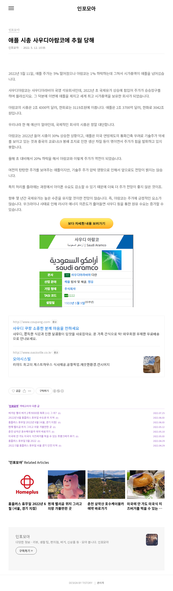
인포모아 (86, 8)
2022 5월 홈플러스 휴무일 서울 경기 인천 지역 (32, 445)
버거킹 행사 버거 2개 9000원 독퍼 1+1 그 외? (32, 413)
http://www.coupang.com (31, 322)
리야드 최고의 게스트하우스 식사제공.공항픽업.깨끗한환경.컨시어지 (61, 364)
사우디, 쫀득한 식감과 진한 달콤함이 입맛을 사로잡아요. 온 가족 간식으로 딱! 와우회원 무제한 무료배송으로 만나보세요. (86, 336)
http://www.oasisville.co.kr (32, 352)
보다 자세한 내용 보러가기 (86, 223)
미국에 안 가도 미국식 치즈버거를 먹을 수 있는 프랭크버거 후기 (41, 436)
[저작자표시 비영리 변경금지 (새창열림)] (58, 391)
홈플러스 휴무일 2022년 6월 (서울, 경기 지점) (32, 422)
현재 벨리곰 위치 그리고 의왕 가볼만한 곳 (30, 427)
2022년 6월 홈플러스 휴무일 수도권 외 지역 (31, 417)
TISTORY (87, 582)
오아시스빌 (22, 358)
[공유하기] (24, 391)
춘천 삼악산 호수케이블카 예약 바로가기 (29, 431)
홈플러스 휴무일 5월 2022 (22, 440)
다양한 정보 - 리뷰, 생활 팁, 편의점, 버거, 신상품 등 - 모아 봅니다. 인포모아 (62, 542)
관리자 (100, 582)
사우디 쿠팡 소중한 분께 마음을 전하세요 (46, 328)
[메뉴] (11, 8)
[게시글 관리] (29, 391)
